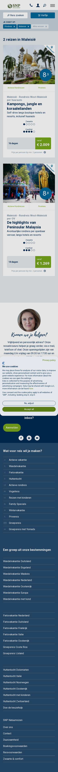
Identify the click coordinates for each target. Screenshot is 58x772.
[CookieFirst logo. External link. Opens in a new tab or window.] (3, 363)
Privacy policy (49, 360)
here (31, 389)
